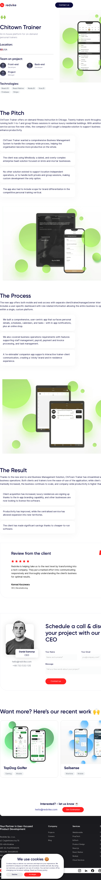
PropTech (76, 836)
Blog (50, 840)
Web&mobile (78, 832)
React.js (76, 848)
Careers (51, 836)
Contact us (64, 5)
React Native (78, 852)
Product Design (79, 844)
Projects (51, 832)
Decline (14, 874)
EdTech (75, 840)
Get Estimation (73, 809)
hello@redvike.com (46, 809)
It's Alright (32, 874)
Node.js (75, 856)
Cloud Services (78, 860)
